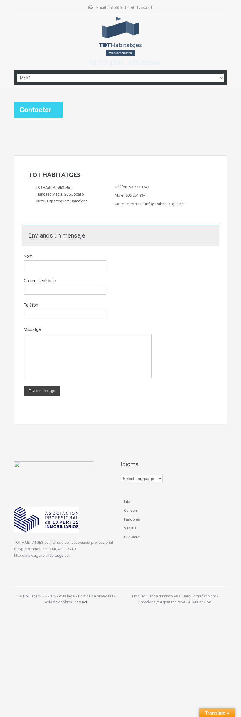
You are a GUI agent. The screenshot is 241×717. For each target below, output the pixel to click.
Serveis (130, 528)
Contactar (132, 537)
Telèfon (31, 305)
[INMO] (120, 32)
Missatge (32, 329)
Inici (127, 501)
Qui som (131, 510)
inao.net (80, 602)
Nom (28, 256)
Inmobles (132, 519)
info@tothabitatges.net (131, 7)
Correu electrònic (40, 280)
